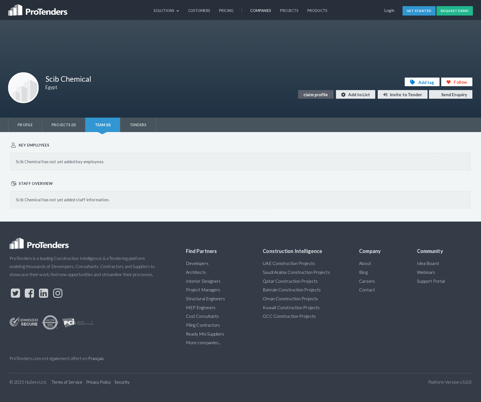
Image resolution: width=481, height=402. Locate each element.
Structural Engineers (205, 298)
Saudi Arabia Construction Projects (296, 272)
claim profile (315, 94)
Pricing (226, 10)
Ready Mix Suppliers (205, 333)
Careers (367, 281)
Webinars (426, 272)
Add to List (358, 94)
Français (96, 358)
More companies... (203, 342)
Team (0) (103, 125)
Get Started (419, 11)
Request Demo (455, 11)
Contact (367, 289)
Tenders (138, 125)
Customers (199, 10)
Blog (363, 272)
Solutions (164, 10)
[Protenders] (38, 7)
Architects (196, 272)
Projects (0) (63, 125)
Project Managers (203, 289)
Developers (197, 263)
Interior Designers (203, 281)
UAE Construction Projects (289, 263)
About (365, 263)
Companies (260, 10)
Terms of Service (66, 381)
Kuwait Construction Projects (291, 307)
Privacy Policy (98, 381)
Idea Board (428, 263)
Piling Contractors (203, 324)
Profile (25, 125)
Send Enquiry (453, 94)
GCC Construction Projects (289, 316)
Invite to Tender (405, 94)
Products (317, 10)
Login (389, 10)
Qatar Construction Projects (290, 281)
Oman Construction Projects (290, 298)
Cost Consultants (202, 316)
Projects (289, 10)
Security (122, 381)
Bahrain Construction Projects (292, 289)
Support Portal (431, 281)
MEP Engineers (200, 307)
